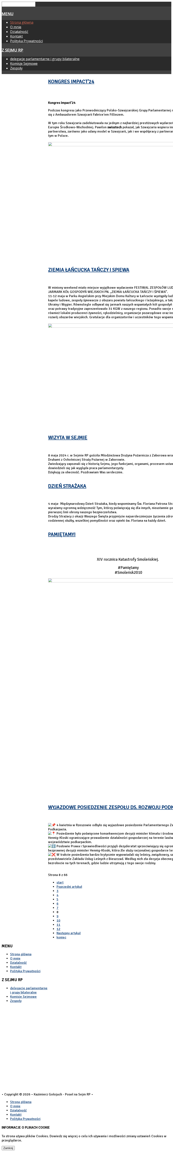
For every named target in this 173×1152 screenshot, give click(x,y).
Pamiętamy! (62, 534)
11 (58, 925)
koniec (61, 937)
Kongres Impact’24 (71, 81)
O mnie (15, 27)
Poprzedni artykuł (69, 887)
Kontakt (16, 36)
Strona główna (21, 22)
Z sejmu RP (12, 50)
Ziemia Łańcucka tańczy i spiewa (88, 270)
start (60, 882)
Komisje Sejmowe (24, 63)
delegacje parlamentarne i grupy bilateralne (45, 59)
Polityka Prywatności (26, 41)
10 (58, 920)
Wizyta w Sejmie (67, 437)
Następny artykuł (69, 933)
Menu (8, 13)
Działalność (19, 31)
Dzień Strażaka (67, 486)
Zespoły (16, 68)
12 (58, 929)
